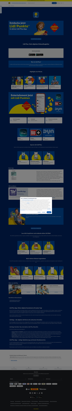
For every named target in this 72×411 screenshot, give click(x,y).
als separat (28, 202)
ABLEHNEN (39, 212)
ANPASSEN (43, 212)
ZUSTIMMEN (49, 212)
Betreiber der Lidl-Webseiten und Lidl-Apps (27, 199)
